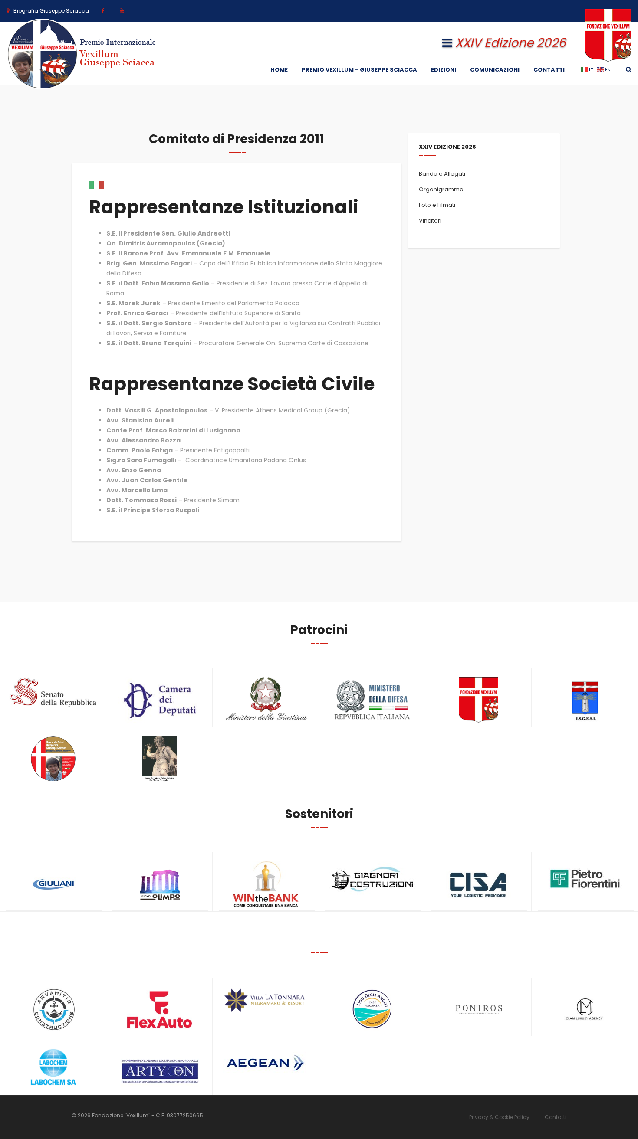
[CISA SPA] (478, 884)
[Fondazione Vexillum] (478, 700)
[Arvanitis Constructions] (53, 1009)
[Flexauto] (159, 1009)
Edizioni (443, 69)
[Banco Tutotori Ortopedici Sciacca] (53, 759)
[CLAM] (584, 1009)
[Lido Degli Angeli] (372, 1009)
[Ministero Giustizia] (265, 700)
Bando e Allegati (442, 174)
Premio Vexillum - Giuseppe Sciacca (359, 69)
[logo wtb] (265, 884)
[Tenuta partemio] (265, 1000)
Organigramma (441, 189)
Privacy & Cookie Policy (499, 1117)
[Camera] (159, 700)
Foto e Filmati (437, 205)
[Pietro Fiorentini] (584, 879)
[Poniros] (478, 1009)
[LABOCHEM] (53, 1068)
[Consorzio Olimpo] (159, 881)
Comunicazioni (495, 69)
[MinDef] (372, 700)
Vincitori (430, 220)
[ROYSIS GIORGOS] (159, 1067)
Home (279, 69)
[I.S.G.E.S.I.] (584, 700)
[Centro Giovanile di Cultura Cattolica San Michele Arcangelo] (159, 759)
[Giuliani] (53, 884)
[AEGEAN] (265, 1063)
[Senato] (53, 692)
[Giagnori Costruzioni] (372, 878)
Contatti (549, 69)
